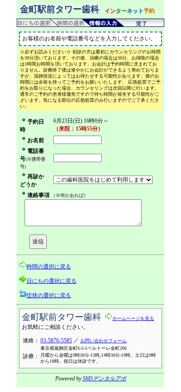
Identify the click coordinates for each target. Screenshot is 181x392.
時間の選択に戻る (48, 266)
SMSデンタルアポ (104, 378)
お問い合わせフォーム (103, 340)
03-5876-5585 (56, 340)
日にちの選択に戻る (51, 281)
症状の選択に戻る (48, 295)
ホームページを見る (133, 318)
